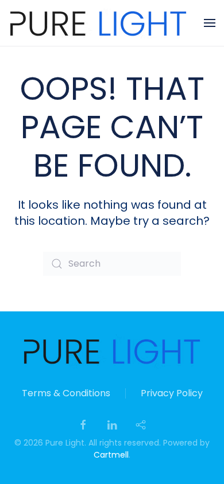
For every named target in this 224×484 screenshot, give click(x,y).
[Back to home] (98, 23)
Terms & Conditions (66, 393)
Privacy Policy (172, 393)
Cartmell (111, 454)
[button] (209, 23)
